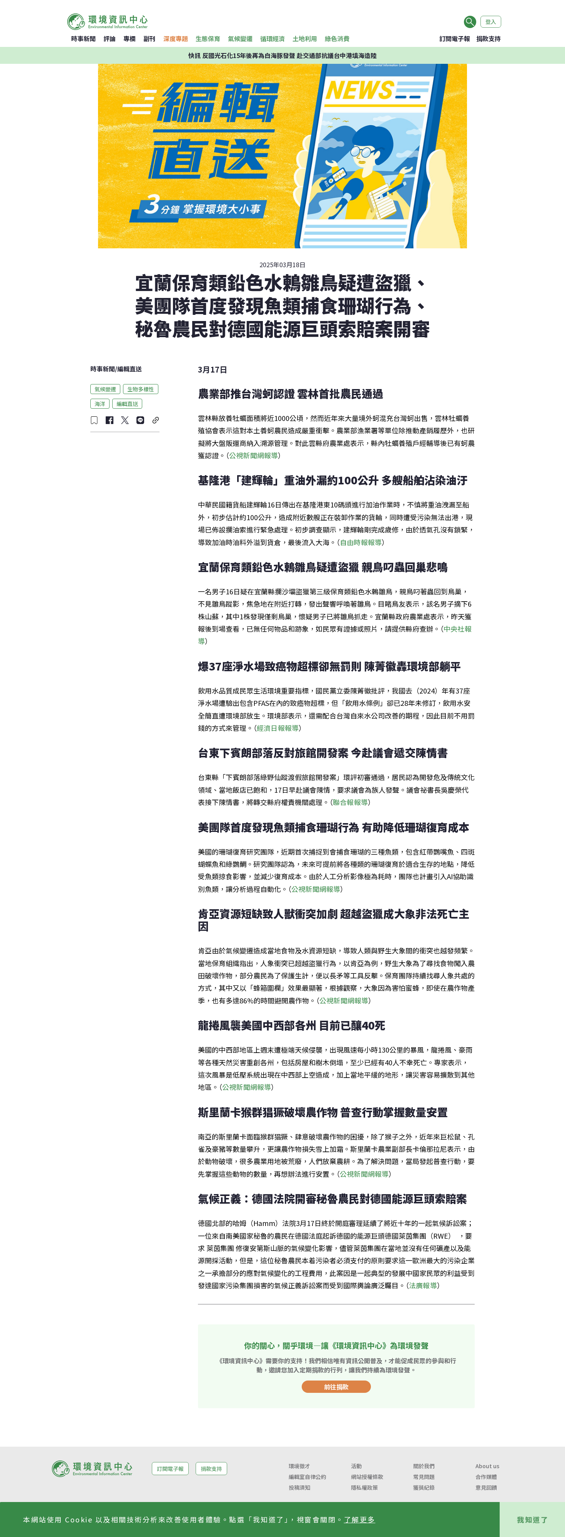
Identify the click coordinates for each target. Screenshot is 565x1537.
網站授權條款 (367, 1476)
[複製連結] (156, 420)
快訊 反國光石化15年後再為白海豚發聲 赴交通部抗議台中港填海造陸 (282, 55)
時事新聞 (83, 38)
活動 (356, 1466)
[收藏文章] (94, 420)
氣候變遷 (240, 38)
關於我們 (424, 1466)
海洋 (100, 403)
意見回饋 (486, 1487)
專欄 (129, 38)
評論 (109, 38)
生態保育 (208, 38)
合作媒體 (486, 1476)
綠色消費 (337, 38)
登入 (490, 21)
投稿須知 (299, 1487)
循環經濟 (272, 38)
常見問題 (424, 1476)
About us (487, 1466)
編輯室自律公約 (307, 1476)
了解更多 (360, 1519)
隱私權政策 (364, 1487)
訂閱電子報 (454, 38)
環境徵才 (299, 1466)
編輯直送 (129, 368)
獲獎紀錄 (424, 1487)
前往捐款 (336, 1386)
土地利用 (304, 38)
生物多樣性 (140, 389)
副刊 (149, 38)
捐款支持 (488, 38)
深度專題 (175, 38)
